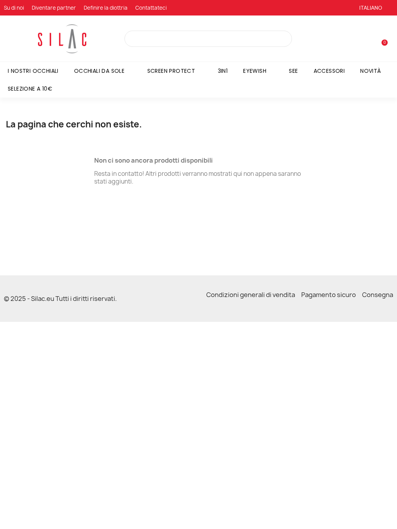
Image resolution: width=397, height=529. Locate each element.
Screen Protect (171, 71)
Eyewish (254, 71)
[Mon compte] (369, 39)
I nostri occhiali (33, 71)
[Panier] (381, 39)
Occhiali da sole (99, 71)
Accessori (329, 71)
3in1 (223, 71)
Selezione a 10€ (30, 89)
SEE (293, 71)
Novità (370, 71)
